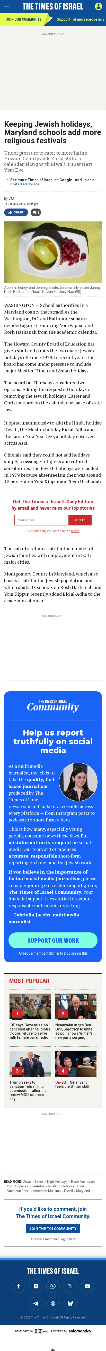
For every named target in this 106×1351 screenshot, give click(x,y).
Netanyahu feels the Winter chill (72, 1084)
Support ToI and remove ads (80, 19)
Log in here (67, 1239)
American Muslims (47, 1191)
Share (19, 212)
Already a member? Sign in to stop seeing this (53, 953)
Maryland (83, 1191)
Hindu (79, 1186)
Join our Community (24, 19)
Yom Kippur (15, 1186)
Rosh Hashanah (83, 1182)
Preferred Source (24, 184)
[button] (98, 6)
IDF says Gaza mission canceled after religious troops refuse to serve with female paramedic (30, 1031)
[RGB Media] (42, 1331)
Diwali (68, 1191)
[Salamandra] (80, 1330)
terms (75, 531)
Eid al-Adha (36, 1186)
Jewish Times (33, 1182)
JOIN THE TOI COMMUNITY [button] (53, 1228)
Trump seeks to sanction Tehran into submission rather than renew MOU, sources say (29, 1090)
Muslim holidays (60, 1186)
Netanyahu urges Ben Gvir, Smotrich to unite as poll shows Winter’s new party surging (74, 1031)
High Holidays (57, 1182)
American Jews (18, 1191)
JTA (11, 199)
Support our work (53, 940)
